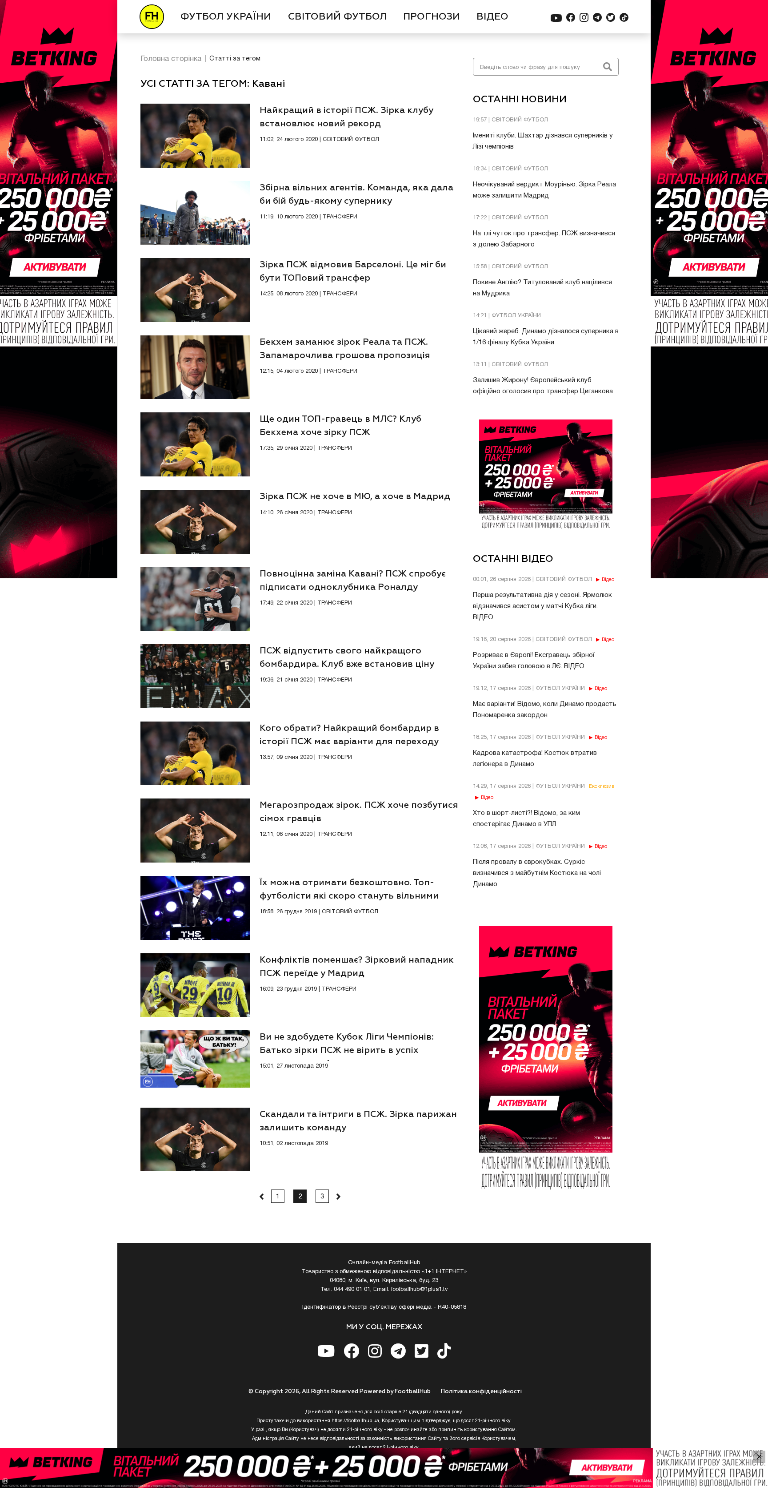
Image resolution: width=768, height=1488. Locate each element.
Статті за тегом (234, 59)
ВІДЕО (492, 17)
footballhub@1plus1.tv (419, 1289)
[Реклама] (384, 1468)
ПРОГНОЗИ (431, 17)
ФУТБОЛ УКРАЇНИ (225, 17)
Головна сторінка (170, 59)
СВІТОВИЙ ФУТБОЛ (337, 17)
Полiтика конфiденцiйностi (481, 1392)
